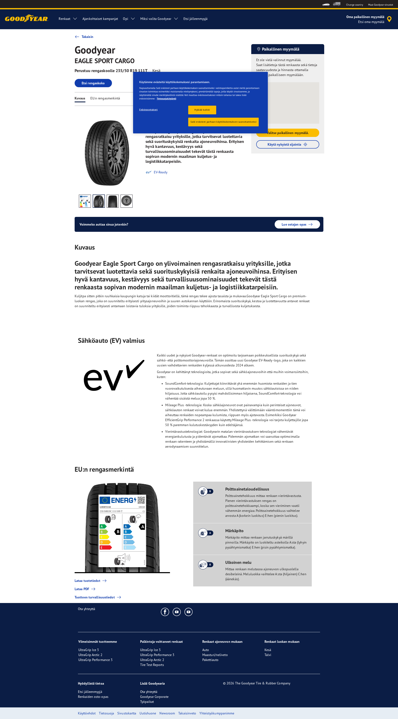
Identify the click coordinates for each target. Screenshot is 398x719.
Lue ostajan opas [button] (294, 224)
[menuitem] (326, 4)
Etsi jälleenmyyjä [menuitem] (195, 19)
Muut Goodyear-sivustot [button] (380, 4)
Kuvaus (80, 98)
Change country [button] (354, 4)
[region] (200, 102)
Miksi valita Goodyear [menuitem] (155, 19)
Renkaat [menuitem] (64, 19)
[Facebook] (165, 611)
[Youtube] (177, 611)
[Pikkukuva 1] (85, 201)
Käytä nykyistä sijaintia (284, 144)
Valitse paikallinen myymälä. (288, 133)
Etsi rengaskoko (93, 83)
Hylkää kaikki (202, 109)
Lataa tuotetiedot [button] (87, 581)
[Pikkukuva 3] (113, 201)
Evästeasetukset (148, 109)
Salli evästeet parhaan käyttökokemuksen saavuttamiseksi (223, 121)
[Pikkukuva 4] (126, 201)
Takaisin (87, 37)
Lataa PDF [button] (82, 589)
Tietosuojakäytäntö (166, 98)
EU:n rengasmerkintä (105, 98)
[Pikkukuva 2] (99, 201)
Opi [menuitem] (125, 19)
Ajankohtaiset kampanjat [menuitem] (100, 19)
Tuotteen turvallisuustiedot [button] (95, 597)
